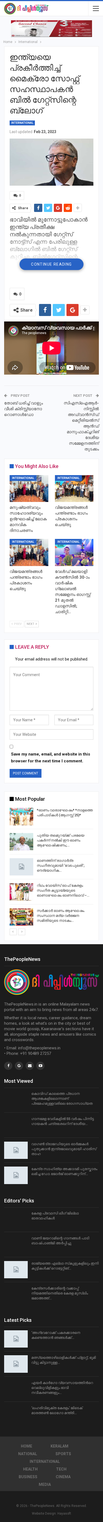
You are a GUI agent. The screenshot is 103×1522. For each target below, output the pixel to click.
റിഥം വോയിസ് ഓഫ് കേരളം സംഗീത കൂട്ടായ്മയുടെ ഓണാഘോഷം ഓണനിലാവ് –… (63, 890)
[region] (51, 28)
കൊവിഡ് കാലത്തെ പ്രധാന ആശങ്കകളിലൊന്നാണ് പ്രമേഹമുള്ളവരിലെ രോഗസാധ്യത (62, 1098)
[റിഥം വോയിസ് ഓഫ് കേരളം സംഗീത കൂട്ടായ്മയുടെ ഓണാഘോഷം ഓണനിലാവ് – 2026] (21, 892)
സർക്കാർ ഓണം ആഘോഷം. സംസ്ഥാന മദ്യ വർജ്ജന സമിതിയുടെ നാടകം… (61, 916)
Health (30, 1469)
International (22, 122)
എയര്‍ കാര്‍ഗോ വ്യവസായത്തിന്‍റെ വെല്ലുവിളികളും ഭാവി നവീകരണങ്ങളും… (62, 1388)
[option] (51, 867)
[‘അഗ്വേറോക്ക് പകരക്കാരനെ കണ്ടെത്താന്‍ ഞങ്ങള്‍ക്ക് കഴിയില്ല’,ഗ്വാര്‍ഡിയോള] (16, 1339)
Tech (61, 1469)
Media (45, 1484)
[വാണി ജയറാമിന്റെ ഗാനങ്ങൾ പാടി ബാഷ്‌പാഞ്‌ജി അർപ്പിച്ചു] (16, 1244)
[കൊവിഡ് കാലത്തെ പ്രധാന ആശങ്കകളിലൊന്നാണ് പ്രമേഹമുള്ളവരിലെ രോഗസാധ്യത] (16, 1100)
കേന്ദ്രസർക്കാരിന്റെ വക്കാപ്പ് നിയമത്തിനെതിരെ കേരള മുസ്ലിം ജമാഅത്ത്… (59, 1293)
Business (28, 1477)
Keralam (59, 1446)
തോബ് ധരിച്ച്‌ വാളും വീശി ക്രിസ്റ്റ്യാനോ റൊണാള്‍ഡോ (23, 409)
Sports (63, 1454)
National (27, 1454)
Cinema (63, 1477)
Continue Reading (51, 264)
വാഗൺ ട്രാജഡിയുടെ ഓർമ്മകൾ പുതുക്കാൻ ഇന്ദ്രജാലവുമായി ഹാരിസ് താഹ (63, 1149)
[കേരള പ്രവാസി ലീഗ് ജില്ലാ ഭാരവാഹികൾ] (16, 1219)
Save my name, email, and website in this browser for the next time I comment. (50, 758)
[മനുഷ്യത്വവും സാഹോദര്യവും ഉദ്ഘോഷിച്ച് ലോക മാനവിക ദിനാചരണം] (29, 488)
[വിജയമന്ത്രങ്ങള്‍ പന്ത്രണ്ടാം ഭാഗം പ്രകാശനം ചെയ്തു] (74, 488)
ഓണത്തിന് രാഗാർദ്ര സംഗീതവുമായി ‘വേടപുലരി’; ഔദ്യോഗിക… (61, 865)
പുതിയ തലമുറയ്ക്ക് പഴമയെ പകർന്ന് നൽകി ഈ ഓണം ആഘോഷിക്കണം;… (60, 840)
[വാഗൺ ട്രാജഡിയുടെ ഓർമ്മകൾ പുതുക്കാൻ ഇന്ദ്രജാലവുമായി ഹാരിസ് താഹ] (16, 1150)
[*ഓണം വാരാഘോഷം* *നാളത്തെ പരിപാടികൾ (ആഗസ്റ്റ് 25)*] (21, 816)
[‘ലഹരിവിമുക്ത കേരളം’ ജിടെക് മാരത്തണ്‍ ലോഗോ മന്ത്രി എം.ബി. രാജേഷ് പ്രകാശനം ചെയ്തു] (16, 1414)
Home (26, 1446)
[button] (51, 28)
